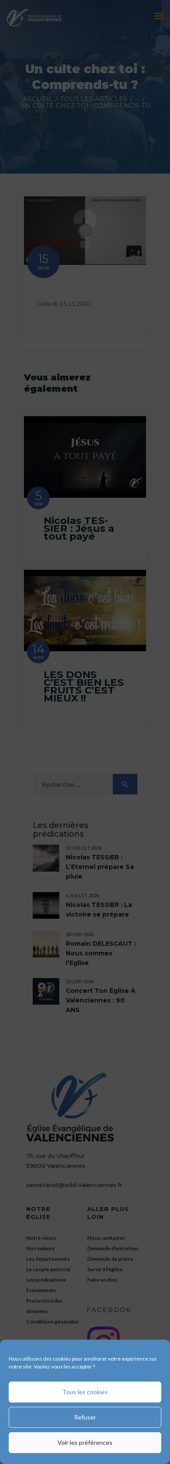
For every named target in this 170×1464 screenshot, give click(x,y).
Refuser (85, 1417)
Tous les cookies (85, 1392)
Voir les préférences (85, 1442)
